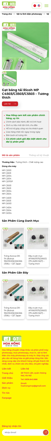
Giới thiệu (7, 378)
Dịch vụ (6, 388)
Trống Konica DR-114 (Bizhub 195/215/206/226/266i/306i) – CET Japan (13, 260)
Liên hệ (7, 104)
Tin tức (6, 393)
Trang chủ (7, 14)
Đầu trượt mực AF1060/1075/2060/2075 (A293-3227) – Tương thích (38, 260)
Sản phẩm (7, 383)
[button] (5, 245)
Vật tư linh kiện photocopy (29, 14)
